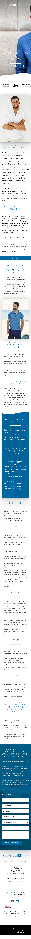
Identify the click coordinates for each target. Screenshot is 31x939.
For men (12, 861)
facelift (5, 237)
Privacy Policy (21, 913)
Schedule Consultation (11, 843)
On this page (15, 258)
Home (6, 861)
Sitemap (13, 913)
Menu (27, 4)
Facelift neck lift (21, 861)
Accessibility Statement (15, 916)
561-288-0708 (18, 878)
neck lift (11, 237)
